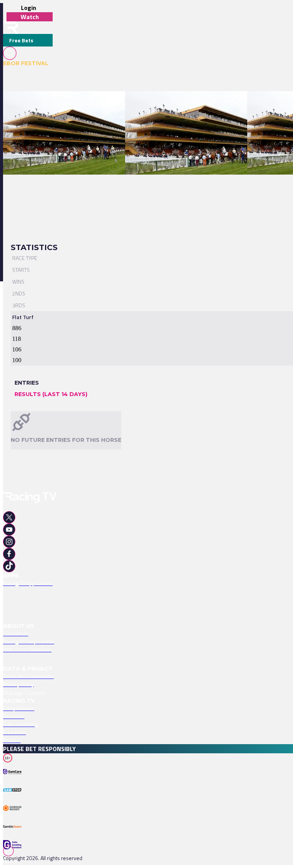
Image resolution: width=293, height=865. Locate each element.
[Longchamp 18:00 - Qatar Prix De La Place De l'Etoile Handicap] (79, 104)
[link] (83, 104)
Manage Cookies (24, 692)
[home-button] (10, 27)
